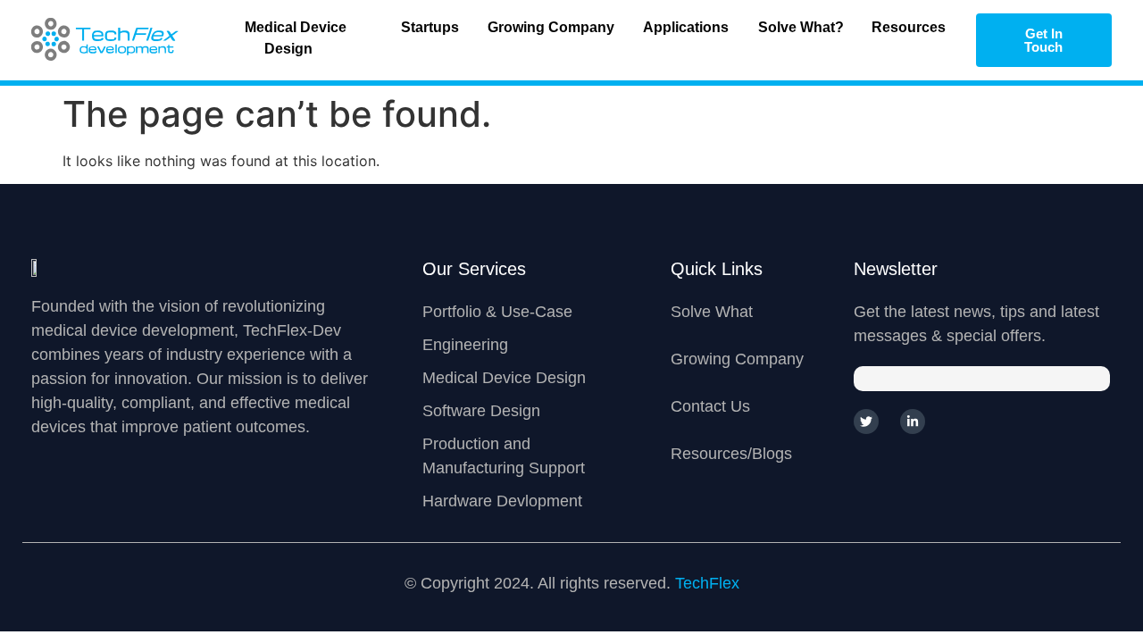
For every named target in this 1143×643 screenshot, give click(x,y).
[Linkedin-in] (912, 421)
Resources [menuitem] (909, 27)
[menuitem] (296, 40)
